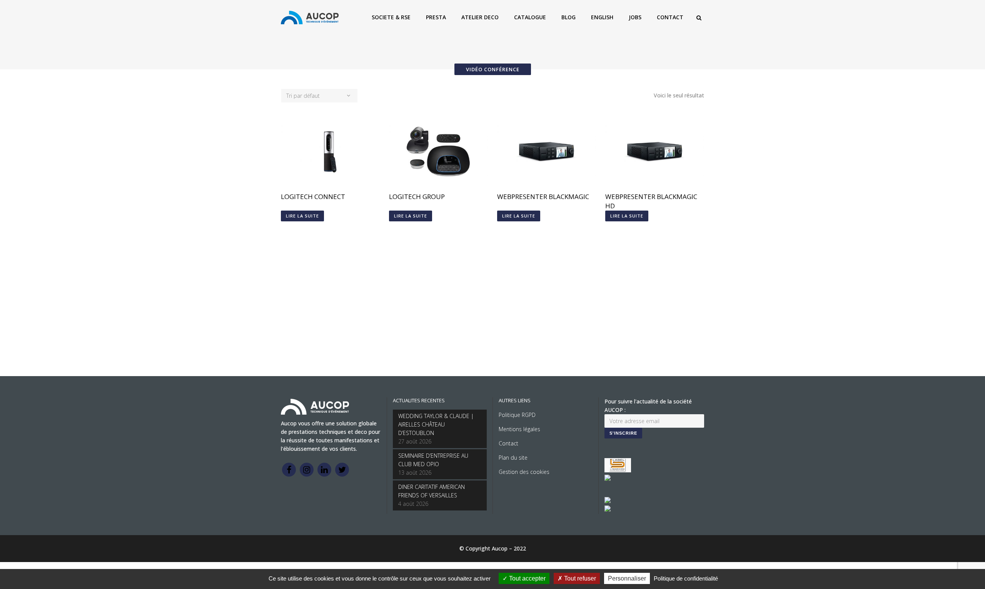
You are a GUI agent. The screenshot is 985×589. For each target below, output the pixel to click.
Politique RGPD (517, 414)
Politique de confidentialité (686, 578)
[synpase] (607, 509)
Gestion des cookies (524, 471)
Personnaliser (627, 578)
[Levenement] (607, 478)
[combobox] (319, 96)
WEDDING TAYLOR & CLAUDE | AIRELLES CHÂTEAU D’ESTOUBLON (436, 424)
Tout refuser (579, 578)
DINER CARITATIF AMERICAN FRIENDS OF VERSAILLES (431, 491)
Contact (508, 443)
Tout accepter (527, 578)
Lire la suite (302, 216)
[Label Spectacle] (617, 470)
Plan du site (513, 457)
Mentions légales (519, 429)
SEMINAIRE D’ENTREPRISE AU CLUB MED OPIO (433, 460)
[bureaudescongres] (607, 501)
